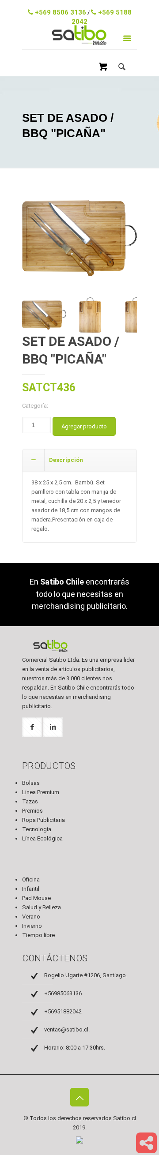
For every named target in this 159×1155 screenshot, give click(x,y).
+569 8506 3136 (59, 12)
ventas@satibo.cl (81, 6)
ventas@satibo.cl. (67, 1029)
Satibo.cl (124, 1118)
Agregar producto (84, 426)
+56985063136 (63, 993)
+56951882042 (63, 1011)
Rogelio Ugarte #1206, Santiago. (85, 975)
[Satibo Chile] (79, 44)
